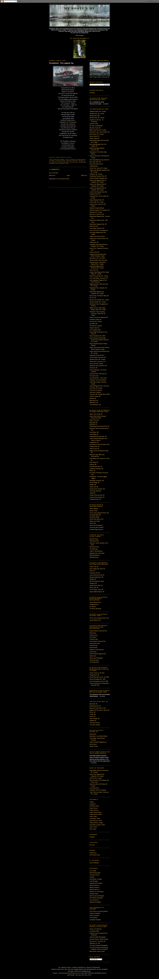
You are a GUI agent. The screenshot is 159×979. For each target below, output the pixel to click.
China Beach (93, 637)
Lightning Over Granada (96, 883)
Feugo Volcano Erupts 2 (96, 814)
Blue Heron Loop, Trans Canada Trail (99, 132)
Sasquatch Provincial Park (97, 355)
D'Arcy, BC (92, 712)
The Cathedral (93, 917)
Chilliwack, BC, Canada (96, 174)
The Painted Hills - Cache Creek (98, 378)
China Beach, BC (94, 432)
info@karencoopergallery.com (70, 973)
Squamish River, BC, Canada (97, 359)
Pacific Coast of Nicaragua (97, 895)
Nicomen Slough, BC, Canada (98, 302)
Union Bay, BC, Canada (96, 388)
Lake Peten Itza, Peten (96, 820)
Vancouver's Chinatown (96, 390)
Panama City (93, 852)
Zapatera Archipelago (95, 902)
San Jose (92, 845)
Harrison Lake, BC (94, 252)
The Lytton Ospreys (95, 724)
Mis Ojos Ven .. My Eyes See (98, 941)
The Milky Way (94, 549)
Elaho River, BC (94, 226)
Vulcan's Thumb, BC (95, 396)
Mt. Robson (93, 606)
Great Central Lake (95, 643)
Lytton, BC (92, 716)
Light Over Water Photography (98, 937)
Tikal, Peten (93, 829)
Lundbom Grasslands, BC (96, 468)
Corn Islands (93, 870)
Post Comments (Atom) (63, 178)
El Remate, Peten (94, 806)
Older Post (84, 175)
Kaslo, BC (92, 570)
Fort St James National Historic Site (99, 513)
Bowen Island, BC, (95, 138)
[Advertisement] (70, 184)
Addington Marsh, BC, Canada (98, 111)
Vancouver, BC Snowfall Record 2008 (99, 394)
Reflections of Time (95, 943)
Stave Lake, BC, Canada (96, 363)
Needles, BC (93, 579)
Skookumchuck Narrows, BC (97, 489)
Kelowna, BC (93, 464)
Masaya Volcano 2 (94, 887)
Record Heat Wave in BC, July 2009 (99, 677)
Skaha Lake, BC (94, 486)
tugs (67, 163)
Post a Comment (53, 173)
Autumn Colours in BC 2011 (97, 673)
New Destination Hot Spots (97, 581)
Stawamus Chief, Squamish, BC (98, 365)
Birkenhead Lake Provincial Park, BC (99, 426)
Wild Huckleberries (95, 555)
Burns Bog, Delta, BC (95, 161)
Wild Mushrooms (94, 557)
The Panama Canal (95, 855)
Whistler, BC (93, 398)
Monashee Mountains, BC (96, 577)
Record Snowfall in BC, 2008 (97, 336)
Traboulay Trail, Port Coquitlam (98, 380)
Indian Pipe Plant (94, 541)
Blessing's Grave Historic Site (98, 708)
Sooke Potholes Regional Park (98, 653)
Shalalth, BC (93, 484)
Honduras (92, 837)
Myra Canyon (93, 744)
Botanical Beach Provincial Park (98, 631)
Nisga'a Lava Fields (95, 521)
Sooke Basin (93, 651)
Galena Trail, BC (94, 566)
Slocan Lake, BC (94, 587)
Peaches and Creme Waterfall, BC (99, 317)
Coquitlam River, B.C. (95, 194)
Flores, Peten (93, 816)
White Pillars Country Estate (97, 951)
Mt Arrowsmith (93, 647)
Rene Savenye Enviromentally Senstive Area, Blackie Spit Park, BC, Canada (99, 339)
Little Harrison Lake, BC (96, 466)
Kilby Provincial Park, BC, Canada (99, 276)
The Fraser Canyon (95, 722)
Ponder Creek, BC (94, 328)
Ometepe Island (94, 893)
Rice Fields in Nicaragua (96, 897)
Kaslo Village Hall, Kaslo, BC (97, 568)
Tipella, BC (93, 493)
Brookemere (93, 734)
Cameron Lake (93, 635)
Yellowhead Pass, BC (95, 499)
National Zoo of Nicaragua (96, 891)
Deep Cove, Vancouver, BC (97, 214)
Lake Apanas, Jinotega (96, 879)
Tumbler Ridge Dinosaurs (96, 529)
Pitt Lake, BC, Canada (96, 321)
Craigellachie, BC (94, 442)
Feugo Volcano (94, 808)
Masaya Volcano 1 (94, 885)
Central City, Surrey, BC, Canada (98, 168)
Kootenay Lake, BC (95, 573)
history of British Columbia (60, 162)
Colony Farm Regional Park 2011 (98, 192)
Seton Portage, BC (95, 482)
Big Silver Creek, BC (95, 128)
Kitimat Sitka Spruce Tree (96, 519)
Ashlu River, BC (94, 123)
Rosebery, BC (93, 583)
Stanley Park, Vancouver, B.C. (98, 361)
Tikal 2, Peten (93, 827)
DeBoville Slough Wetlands (97, 208)
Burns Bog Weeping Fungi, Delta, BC (99, 159)
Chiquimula (93, 804)
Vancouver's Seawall (95, 392)
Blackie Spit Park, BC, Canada (98, 130)
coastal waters (70, 159)
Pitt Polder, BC (94, 323)
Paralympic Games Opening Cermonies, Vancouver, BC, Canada (98, 313)
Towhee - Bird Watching (96, 551)
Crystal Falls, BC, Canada (97, 202)
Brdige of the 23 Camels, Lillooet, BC (99, 710)
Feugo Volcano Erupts (95, 812)
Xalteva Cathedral (94, 915)
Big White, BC (93, 424)
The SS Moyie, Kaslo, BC (96, 589)
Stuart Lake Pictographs (96, 525)
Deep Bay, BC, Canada (96, 212)
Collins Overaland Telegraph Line (98, 178)
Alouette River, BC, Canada (97, 117)
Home (68, 175)
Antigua (92, 802)
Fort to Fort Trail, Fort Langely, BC (99, 230)
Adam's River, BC (94, 420)
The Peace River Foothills (96, 527)
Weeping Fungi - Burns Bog (97, 553)
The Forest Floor (94, 376)
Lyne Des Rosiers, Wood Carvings (99, 939)
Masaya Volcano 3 (94, 889)
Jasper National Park (95, 602)
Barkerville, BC (94, 422)
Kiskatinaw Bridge (94, 517)
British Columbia (59, 159)
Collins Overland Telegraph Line (98, 742)
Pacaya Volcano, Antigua (96, 822)
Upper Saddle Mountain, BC (97, 591)
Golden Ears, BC (94, 242)
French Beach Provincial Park (98, 641)
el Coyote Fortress (94, 875)
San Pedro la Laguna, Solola (97, 824)
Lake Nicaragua (94, 881)
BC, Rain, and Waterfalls (96, 125)
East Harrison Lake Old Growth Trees (100, 444)
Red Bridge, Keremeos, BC (97, 480)
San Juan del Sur (94, 900)
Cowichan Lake (94, 639)
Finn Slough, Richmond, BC (97, 228)
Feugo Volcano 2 (94, 810)
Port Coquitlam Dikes (95, 330)
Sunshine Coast (54, 163)
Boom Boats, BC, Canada (96, 134)
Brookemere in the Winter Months (98, 736)
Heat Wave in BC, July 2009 (97, 258)
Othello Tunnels (94, 746)
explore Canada (60, 160)
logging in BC (73, 162)
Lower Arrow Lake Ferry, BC (97, 575)
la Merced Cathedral (95, 913)
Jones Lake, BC (94, 270)
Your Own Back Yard (95, 404)
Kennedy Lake (93, 645)
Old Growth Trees (94, 547)
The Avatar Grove (94, 660)
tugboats (62, 163)
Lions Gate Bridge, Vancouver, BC (99, 278)
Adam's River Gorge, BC (96, 414)
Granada (92, 877)
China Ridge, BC (94, 434)
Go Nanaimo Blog (94, 931)
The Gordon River (94, 662)
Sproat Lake (93, 656)
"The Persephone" (65, 103)
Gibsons (72, 143)
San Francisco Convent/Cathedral (99, 911)
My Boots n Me (79, 8)
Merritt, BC (92, 470)
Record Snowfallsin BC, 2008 (97, 679)
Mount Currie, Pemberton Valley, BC (99, 295)
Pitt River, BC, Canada (96, 325)
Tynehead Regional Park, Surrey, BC (99, 386)
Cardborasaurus (94, 166)
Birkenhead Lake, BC (95, 706)
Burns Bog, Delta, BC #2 (96, 164)
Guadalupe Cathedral (95, 919)
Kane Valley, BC (94, 462)
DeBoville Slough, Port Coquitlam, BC (100, 210)
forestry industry (72, 160)
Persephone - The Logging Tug (61, 63)
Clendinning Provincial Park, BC (98, 176)
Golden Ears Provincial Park (97, 236)
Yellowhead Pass (94, 604)
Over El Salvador (94, 862)
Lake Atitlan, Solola (95, 818)
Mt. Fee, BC (93, 297)
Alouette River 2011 (95, 115)
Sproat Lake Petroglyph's (96, 658)
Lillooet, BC (93, 714)
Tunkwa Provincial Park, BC (97, 495)
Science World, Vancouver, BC (98, 357)
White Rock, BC (94, 400)
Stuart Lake (93, 523)
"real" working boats (71, 122)
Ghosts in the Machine (96, 929)
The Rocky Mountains (95, 491)
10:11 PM (68, 157)
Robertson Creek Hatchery (97, 649)
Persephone (82, 162)
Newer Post (52, 175)
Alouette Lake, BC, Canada (97, 113)
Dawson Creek (93, 510)
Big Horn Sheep (94, 539)
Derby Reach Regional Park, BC (98, 224)
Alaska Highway (94, 508)
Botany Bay (93, 633)
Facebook (92, 92)
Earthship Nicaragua (95, 872)
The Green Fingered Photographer (99, 945)
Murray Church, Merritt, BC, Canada (99, 300)
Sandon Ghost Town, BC (96, 585)
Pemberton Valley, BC (95, 319)
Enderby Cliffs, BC (95, 446)
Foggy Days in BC (94, 675)
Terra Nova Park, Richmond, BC (98, 373)
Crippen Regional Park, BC (97, 200)
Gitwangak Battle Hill (95, 515)
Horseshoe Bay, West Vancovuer (98, 260)
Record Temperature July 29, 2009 (99, 681)
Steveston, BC (93, 367)
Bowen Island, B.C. (95, 136)
